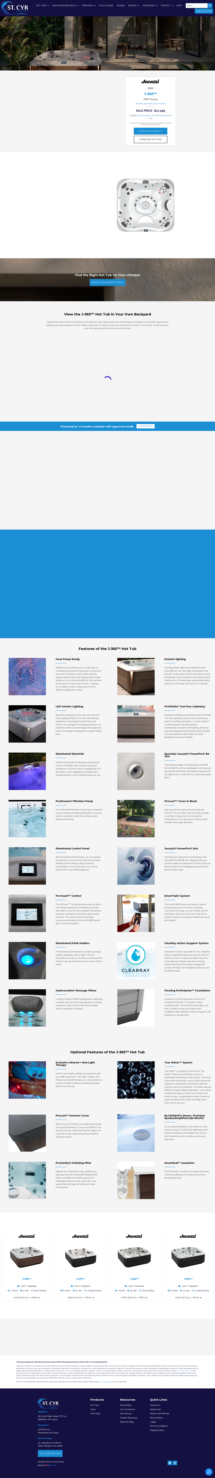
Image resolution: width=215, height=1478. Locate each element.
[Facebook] (170, 1463)
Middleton (42, 1412)
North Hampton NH (147, 115)
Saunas (121, 5)
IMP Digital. (53, 1465)
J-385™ (26, 1279)
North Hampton (45, 1438)
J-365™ (134, 1279)
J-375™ (80, 1279)
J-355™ (188, 1279)
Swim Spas (87, 5)
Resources (149, 5)
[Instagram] (175, 1463)
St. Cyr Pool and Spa (183, 1371)
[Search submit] (210, 5)
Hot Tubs (41, 5)
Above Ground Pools (64, 5)
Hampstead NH (165, 115)
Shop (179, 5)
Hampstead (43, 1425)
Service (132, 5)
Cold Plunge (106, 5)
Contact (165, 5)
